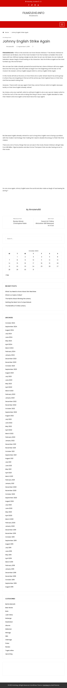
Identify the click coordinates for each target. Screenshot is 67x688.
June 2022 (8, 423)
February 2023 (10, 394)
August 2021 (9, 458)
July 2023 (8, 376)
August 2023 (9, 373)
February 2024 (10, 351)
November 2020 (10, 491)
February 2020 (10, 523)
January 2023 (9, 398)
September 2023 (11, 369)
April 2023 (8, 387)
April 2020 (8, 516)
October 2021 (9, 451)
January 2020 (10, 526)
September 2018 (11, 583)
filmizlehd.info (33, 13)
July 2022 (8, 419)
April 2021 (8, 473)
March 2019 (9, 562)
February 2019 (10, 565)
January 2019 (9, 569)
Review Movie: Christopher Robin (20, 221)
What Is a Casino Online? (13, 295)
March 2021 (9, 476)
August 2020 (9, 501)
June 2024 (8, 337)
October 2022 (10, 409)
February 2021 (10, 480)
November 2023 (10, 362)
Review (7, 647)
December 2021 (10, 444)
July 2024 (8, 334)
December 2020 (10, 487)
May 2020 (8, 512)
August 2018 (9, 587)
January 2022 (9, 441)
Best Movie (9, 608)
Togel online (9, 650)
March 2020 (9, 519)
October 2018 (10, 580)
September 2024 (11, 327)
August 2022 (9, 416)
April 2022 (8, 430)
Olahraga (8, 640)
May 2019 (8, 555)
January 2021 (9, 483)
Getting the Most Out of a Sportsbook (18, 302)
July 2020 (8, 505)
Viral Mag (46, 685)
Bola (6, 611)
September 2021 (10, 455)
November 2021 (10, 448)
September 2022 (11, 412)
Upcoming (8, 654)
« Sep (7, 275)
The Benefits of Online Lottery (15, 306)
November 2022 (10, 405)
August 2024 (9, 330)
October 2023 (10, 366)
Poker (7, 643)
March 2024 (9, 348)
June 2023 (8, 380)
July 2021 (8, 462)
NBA (6, 636)
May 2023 (8, 384)
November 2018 (10, 576)
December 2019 (10, 530)
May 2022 (8, 426)
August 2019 (9, 544)
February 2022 (10, 437)
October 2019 (9, 537)
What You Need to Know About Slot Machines (20, 292)
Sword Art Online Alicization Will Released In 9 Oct (45, 222)
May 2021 (8, 469)
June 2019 (8, 551)
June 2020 (8, 508)
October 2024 (10, 323)
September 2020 (11, 498)
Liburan (7, 625)
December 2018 (10, 573)
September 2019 (10, 541)
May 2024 (8, 341)
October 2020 (10, 494)
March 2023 (9, 391)
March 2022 (9, 434)
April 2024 (8, 344)
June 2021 (8, 466)
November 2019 (10, 533)
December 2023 (10, 359)
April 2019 (8, 558)
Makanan (8, 629)
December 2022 (10, 401)
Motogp (8, 633)
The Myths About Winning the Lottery (18, 299)
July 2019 (8, 548)
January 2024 (10, 355)
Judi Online (9, 615)
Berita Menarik (10, 604)
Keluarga (8, 618)
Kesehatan (9, 622)
